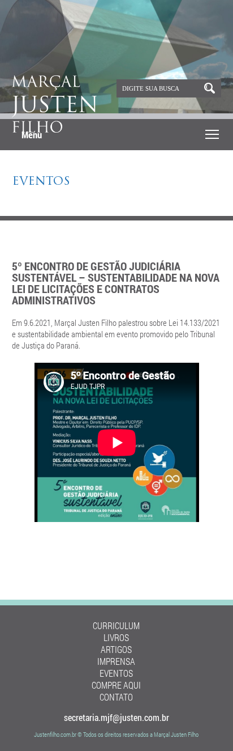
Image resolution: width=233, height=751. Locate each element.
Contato (116, 697)
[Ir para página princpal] (54, 130)
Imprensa (116, 661)
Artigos (116, 649)
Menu (31, 135)
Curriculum (116, 625)
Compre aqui (116, 685)
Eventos (41, 182)
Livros (116, 637)
